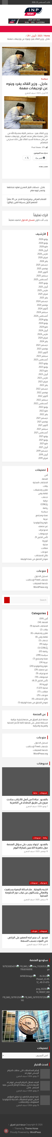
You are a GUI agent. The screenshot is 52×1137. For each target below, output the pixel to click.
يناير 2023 (44, 385)
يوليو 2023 (43, 363)
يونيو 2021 (43, 440)
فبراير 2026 (43, 257)
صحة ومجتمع (42, 515)
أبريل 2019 (43, 454)
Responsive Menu (5, 2)
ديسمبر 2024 (42, 301)
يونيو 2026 (43, 243)
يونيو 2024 (43, 323)
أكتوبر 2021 (43, 425)
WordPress (35, 1132)
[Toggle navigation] (46, 29)
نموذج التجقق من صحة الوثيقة (34, 559)
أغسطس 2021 (41, 432)
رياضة (45, 508)
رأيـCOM (44, 504)
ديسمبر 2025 (42, 265)
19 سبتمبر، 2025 (42, 899)
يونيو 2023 (43, 367)
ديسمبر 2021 (42, 418)
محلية (45, 544)
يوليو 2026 (43, 239)
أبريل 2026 (43, 250)
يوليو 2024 (43, 319)
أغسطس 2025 (41, 279)
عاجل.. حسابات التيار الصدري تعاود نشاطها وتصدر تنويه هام (26, 188)
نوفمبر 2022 (42, 392)
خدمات (44, 497)
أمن (46, 475)
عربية (45, 519)
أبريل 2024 (43, 330)
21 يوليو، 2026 (33, 1076)
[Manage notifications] (6, 1131)
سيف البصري (30, 93)
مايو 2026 (43, 246)
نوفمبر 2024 (42, 305)
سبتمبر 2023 (42, 356)
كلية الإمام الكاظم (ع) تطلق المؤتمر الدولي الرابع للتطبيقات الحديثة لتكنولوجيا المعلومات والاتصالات (20, 1099)
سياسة (44, 79)
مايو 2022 (43, 411)
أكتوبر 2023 (43, 352)
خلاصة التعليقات (40, 583)
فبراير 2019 (43, 458)
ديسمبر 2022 (42, 389)
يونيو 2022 (43, 407)
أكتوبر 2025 (43, 272)
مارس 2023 (42, 378)
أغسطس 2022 (41, 403)
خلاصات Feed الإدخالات (37, 580)
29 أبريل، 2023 (42, 93)
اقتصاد (45, 479)
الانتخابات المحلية (40, 482)
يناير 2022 (44, 414)
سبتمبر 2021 (42, 429)
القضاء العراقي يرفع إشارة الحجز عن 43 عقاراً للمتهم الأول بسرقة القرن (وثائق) (26, 200)
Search (7, 600)
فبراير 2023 (43, 381)
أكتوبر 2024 (43, 308)
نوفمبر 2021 (42, 421)
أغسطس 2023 (41, 359)
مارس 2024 (42, 334)
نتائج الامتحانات (41, 555)
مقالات (44, 548)
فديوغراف (43, 530)
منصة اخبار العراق (18, 1124)
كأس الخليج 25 (41, 537)
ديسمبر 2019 (42, 451)
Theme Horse (31, 1128)
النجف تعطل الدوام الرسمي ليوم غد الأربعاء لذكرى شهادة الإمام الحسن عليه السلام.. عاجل (20, 1085)
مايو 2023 (43, 370)
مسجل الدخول (28, 220)
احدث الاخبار (41, 1064)
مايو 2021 (44, 443)
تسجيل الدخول (41, 576)
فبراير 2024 (43, 338)
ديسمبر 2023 (42, 345)
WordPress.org (40, 587)
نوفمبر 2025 (42, 268)
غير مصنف (43, 526)
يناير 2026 (44, 261)
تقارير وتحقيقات (40, 490)
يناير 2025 (44, 297)
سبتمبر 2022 (42, 400)
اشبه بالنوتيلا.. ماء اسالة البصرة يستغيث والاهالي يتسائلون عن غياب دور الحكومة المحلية (26, 892)
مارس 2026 (42, 254)
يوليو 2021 (43, 436)
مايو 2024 (43, 327)
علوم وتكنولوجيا (41, 522)
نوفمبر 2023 (42, 348)
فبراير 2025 (43, 294)
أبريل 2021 (43, 447)
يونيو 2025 (43, 283)
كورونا (45, 541)
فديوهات (42, 763)
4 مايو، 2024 (43, 944)
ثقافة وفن (43, 493)
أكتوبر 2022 (43, 396)
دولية (45, 501)
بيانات (45, 486)
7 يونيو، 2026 (43, 806)
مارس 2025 (42, 290)
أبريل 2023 (43, 374)
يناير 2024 (44, 341)
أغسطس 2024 (41, 316)
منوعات (44, 552)
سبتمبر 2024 (42, 312)
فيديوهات (43, 533)
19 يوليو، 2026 (33, 1105)
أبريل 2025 (43, 287)
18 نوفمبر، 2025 (42, 851)
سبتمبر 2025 (42, 276)
